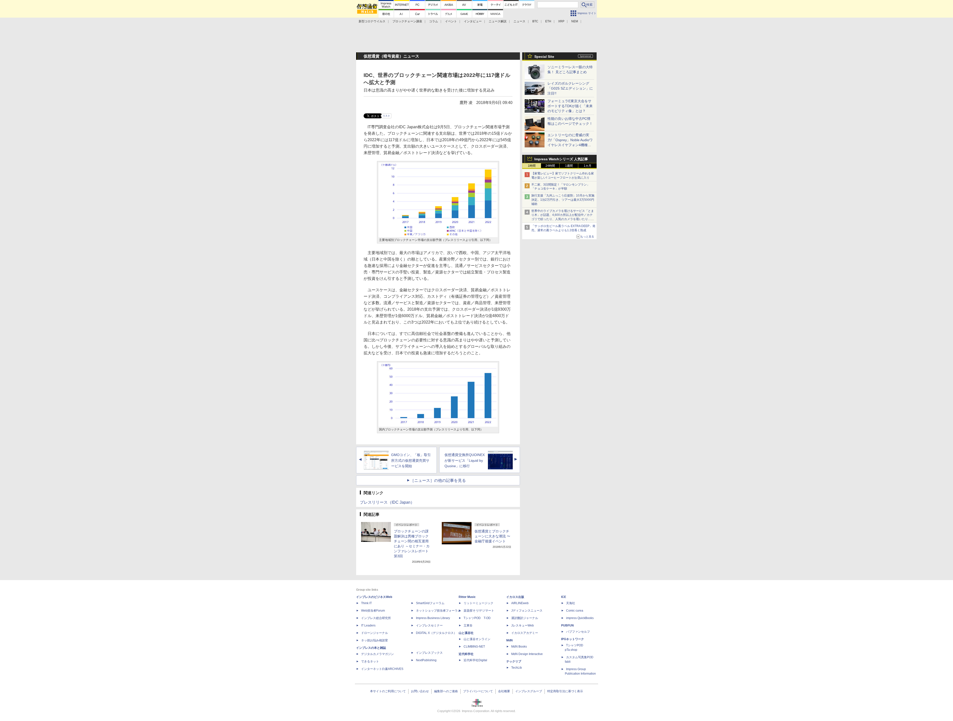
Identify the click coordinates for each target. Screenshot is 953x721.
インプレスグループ (528, 691)
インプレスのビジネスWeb (374, 597)
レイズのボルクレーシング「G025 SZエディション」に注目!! (570, 88)
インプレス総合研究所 (376, 618)
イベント (451, 21)
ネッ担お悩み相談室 (374, 640)
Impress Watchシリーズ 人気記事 (561, 159)
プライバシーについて (478, 691)
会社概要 (504, 691)
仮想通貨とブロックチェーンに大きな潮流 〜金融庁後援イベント (492, 536)
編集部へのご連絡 (446, 691)
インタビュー (473, 21)
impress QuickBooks (580, 618)
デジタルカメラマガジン (377, 654)
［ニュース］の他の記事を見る (438, 480)
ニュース (519, 21)
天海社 (570, 603)
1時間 (532, 165)
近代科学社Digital (475, 660)
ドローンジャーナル (374, 633)
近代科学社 (466, 654)
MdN (509, 640)
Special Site (544, 57)
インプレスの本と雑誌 (371, 648)
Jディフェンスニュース (527, 610)
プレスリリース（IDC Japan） (387, 502)
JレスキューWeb (522, 625)
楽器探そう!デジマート (479, 610)
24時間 (550, 165)
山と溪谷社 (466, 633)
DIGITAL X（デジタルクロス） (436, 633)
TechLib (516, 667)
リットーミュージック (478, 603)
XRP (561, 21)
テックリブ (513, 661)
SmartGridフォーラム (430, 603)
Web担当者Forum (373, 610)
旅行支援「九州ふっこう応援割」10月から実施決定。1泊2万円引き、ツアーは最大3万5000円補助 (562, 200)
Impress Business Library (433, 618)
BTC (535, 21)
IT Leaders (368, 625)
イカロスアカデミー (524, 633)
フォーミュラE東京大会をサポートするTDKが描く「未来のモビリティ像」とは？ (570, 106)
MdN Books (519, 646)
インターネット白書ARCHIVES (382, 669)
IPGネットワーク (572, 639)
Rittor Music (467, 597)
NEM (574, 21)
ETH (548, 21)
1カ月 (587, 165)
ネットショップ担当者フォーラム (438, 610)
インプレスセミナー (429, 625)
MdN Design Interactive (527, 654)
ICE (563, 597)
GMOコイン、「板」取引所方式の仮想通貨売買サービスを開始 (411, 460)
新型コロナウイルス (372, 21)
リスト (386, 115)
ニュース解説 (498, 21)
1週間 (569, 165)
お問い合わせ (420, 691)
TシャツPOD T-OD (477, 618)
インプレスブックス (429, 653)
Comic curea (574, 610)
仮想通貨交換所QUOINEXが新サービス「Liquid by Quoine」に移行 (464, 460)
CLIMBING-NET (474, 646)
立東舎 (468, 625)
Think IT (366, 603)
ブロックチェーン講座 (407, 21)
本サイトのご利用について (388, 691)
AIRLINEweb (520, 603)
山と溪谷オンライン (477, 639)
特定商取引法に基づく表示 (565, 691)
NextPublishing (426, 660)
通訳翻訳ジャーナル (524, 618)
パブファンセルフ (578, 631)
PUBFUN (567, 625)
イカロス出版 (515, 597)
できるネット (370, 661)
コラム (433, 21)
